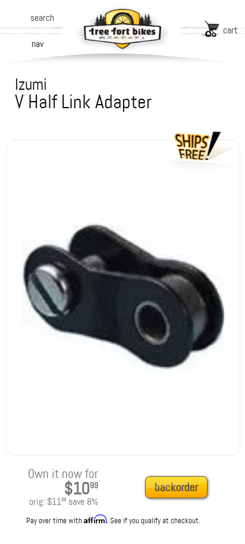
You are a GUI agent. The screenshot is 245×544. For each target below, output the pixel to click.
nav (37, 43)
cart (230, 30)
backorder (176, 487)
